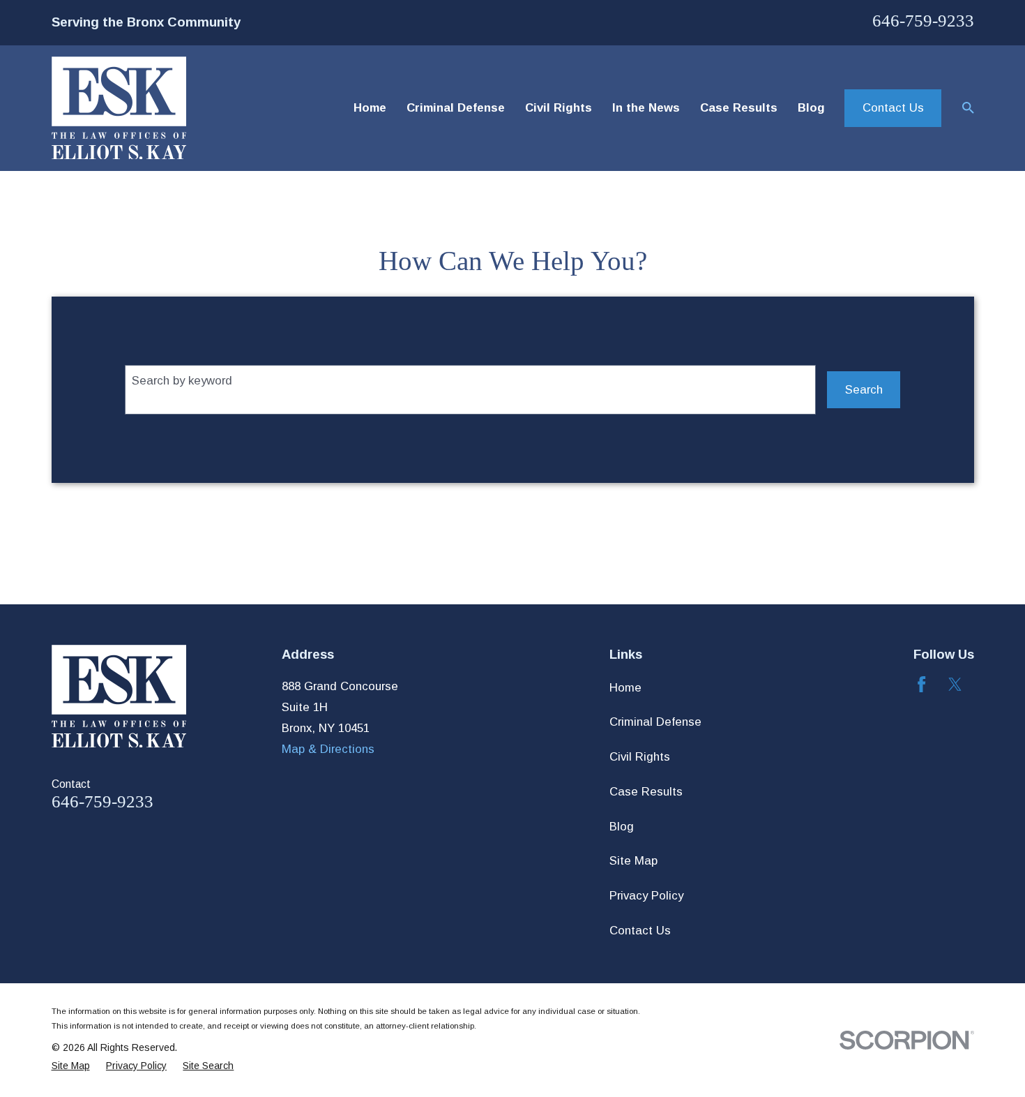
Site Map (633, 860)
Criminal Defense (655, 722)
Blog (621, 826)
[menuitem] (71, 1066)
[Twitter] (955, 684)
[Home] (119, 108)
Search (864, 389)
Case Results (646, 791)
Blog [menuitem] (811, 107)
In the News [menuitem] (646, 107)
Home (625, 687)
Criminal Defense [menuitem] (456, 107)
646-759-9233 (923, 20)
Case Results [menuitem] (738, 107)
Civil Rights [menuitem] (558, 107)
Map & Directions (328, 749)
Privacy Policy (646, 895)
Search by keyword (182, 380)
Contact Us (893, 107)
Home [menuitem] (370, 107)
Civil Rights (639, 756)
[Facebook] (921, 684)
